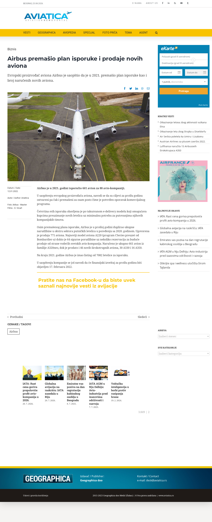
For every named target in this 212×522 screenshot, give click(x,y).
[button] (156, 33)
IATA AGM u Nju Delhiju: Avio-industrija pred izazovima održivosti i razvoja (101, 392)
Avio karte (203, 105)
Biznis (11, 49)
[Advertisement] (129, 17)
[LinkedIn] (137, 88)
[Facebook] (125, 88)
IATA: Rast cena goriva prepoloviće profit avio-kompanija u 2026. (31, 392)
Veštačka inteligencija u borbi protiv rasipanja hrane (123, 390)
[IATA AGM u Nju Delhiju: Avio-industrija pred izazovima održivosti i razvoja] (101, 367)
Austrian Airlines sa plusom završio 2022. (183, 141)
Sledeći (142, 317)
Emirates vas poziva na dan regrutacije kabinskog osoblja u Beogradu (77, 392)
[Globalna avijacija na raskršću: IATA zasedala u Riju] (55, 367)
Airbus (13, 331)
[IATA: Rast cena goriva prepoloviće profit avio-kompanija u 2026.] (32, 367)
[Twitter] (131, 88)
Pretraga (184, 91)
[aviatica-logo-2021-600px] (48, 12)
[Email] (148, 88)
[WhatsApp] (142, 88)
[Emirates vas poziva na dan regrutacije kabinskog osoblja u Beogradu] (78, 367)
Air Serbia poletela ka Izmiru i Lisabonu (181, 136)
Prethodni (16, 317)
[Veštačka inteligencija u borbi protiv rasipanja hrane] (124, 367)
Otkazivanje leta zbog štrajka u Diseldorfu (183, 131)
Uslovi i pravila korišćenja (35, 495)
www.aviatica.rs (166, 495)
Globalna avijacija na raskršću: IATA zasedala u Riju (55, 389)
